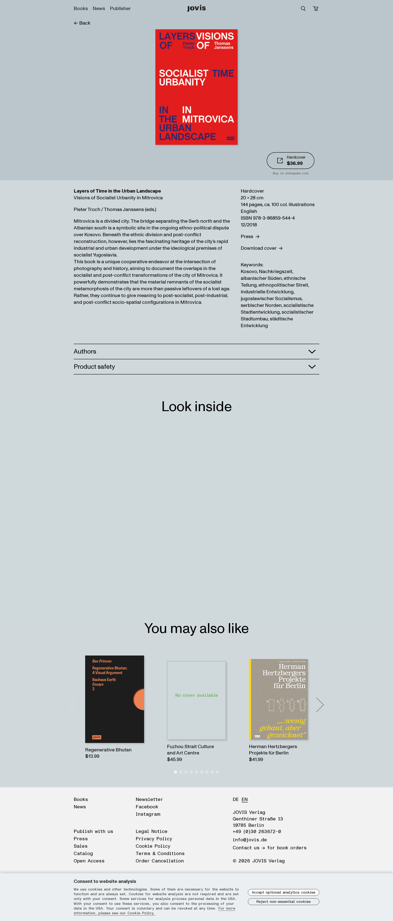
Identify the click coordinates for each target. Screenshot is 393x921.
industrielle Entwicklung (267, 291)
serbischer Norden (261, 305)
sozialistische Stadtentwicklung (277, 308)
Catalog (83, 853)
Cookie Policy (153, 846)
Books (81, 8)
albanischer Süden (261, 278)
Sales (81, 846)
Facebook (147, 806)
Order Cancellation (160, 861)
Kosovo (249, 271)
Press (248, 236)
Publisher (120, 8)
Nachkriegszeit (275, 271)
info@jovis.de (250, 839)
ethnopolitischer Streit (283, 285)
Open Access (89, 861)
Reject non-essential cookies (283, 902)
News (99, 8)
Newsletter (149, 799)
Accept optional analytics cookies (283, 892)
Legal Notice (151, 831)
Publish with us (93, 831)
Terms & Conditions (160, 853)
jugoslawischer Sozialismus (271, 298)
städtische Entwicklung (267, 322)
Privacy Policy (154, 838)
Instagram (148, 814)
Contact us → (249, 847)
